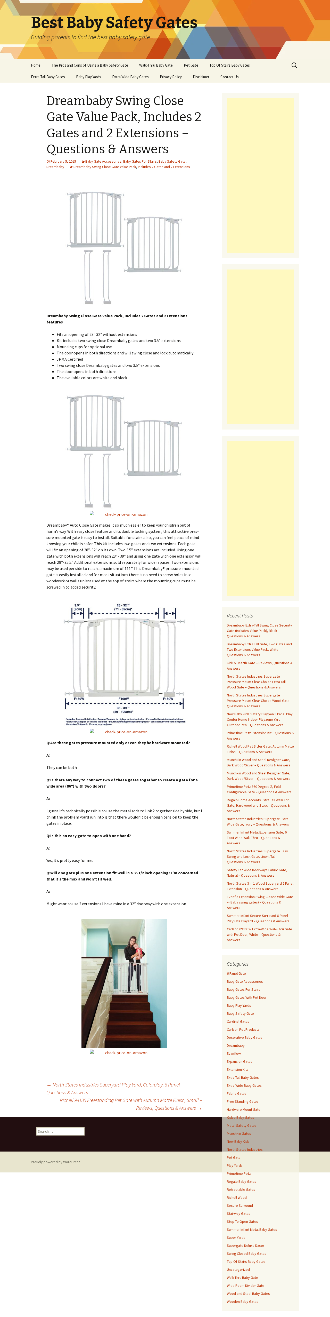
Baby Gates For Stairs (140, 161)
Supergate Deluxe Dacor (245, 1245)
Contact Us (229, 76)
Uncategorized (238, 1269)
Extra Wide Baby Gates (130, 76)
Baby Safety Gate (172, 161)
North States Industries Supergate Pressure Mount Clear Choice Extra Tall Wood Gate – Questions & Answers (256, 681)
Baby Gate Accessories (103, 161)
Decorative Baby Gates (244, 1037)
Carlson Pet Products (243, 1029)
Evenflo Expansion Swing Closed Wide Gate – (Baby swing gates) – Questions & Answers (260, 902)
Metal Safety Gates (242, 1125)
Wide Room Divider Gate (245, 1285)
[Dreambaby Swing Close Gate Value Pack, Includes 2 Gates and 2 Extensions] (124, 247)
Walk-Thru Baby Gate (156, 65)
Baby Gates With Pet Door (247, 997)
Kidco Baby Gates (240, 1117)
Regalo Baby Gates (241, 1181)
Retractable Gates (241, 1189)
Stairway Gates (238, 1213)
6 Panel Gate (236, 973)
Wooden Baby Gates (242, 1301)
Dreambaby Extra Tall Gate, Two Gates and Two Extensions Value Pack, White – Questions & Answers (259, 649)
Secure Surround (240, 1205)
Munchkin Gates (239, 1133)
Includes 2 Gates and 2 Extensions (164, 166)
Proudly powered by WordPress (55, 1162)
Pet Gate (191, 65)
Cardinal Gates (238, 1021)
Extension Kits (238, 1069)
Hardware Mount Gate (243, 1109)
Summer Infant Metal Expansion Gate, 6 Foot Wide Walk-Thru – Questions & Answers (257, 837)
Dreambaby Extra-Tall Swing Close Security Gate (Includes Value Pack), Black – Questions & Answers (259, 630)
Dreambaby (55, 166)
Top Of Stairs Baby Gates (229, 65)
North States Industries (245, 1149)
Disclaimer (201, 76)
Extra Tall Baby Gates (48, 76)
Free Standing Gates (243, 1101)
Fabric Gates (236, 1093)
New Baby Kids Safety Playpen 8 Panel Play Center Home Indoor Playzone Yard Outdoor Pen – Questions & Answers (260, 719)
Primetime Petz (239, 1173)
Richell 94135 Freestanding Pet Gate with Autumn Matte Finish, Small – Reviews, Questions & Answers (131, 1104)
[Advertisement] (260, 175)
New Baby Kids (238, 1141)
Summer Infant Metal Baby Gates (252, 1229)
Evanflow (234, 1053)
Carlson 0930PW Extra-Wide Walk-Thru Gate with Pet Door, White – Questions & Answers (259, 934)
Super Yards (236, 1237)
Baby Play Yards (88, 76)
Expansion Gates (239, 1061)
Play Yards (235, 1165)
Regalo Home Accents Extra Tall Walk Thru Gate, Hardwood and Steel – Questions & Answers (259, 805)
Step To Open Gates (242, 1221)
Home (35, 65)
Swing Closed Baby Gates (246, 1253)
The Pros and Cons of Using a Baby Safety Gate (90, 65)
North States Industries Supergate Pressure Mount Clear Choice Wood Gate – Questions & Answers (259, 700)
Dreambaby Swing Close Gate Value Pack (104, 166)
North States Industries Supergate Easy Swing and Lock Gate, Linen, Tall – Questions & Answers (257, 856)
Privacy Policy (171, 76)
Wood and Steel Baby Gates (248, 1293)
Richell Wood (237, 1197)
